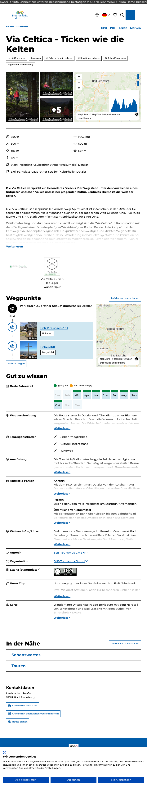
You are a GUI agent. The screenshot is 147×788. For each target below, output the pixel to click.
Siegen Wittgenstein (17, 26)
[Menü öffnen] (130, 15)
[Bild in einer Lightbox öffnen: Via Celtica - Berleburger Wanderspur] (52, 266)
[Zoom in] (79, 76)
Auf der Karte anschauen (125, 298)
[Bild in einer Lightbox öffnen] (18, 266)
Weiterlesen (14, 246)
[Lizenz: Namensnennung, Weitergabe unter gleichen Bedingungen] (65, 574)
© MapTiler (95, 114)
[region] (107, 97)
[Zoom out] (79, 82)
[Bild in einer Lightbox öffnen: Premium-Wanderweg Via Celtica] (22, 97)
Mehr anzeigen (16, 363)
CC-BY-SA (34, 120)
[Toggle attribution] (136, 114)
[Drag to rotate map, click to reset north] (79, 87)
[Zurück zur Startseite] (20, 15)
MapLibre (83, 114)
